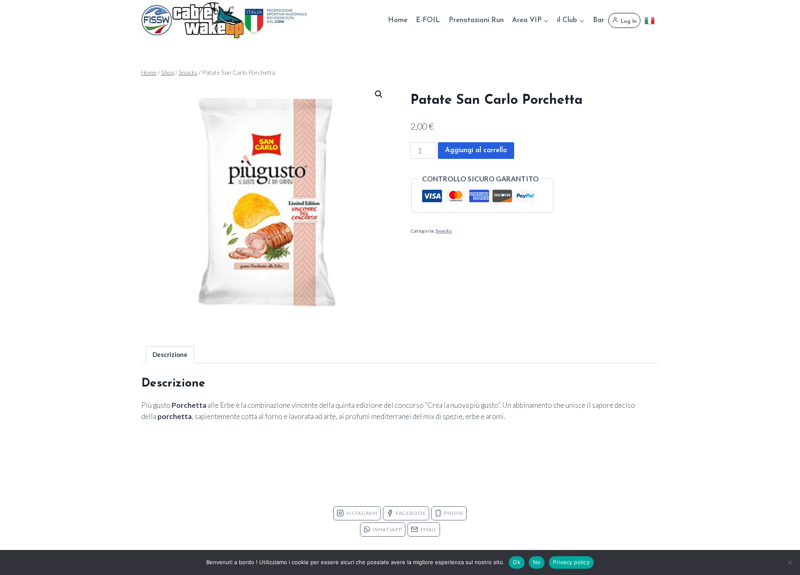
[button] (378, 94)
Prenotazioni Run (476, 20)
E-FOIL (428, 20)
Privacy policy (571, 562)
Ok (516, 562)
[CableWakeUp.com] (224, 20)
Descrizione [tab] (170, 354)
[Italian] (649, 20)
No (537, 562)
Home (398, 20)
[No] (789, 562)
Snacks (443, 231)
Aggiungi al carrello (476, 150)
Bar (598, 20)
